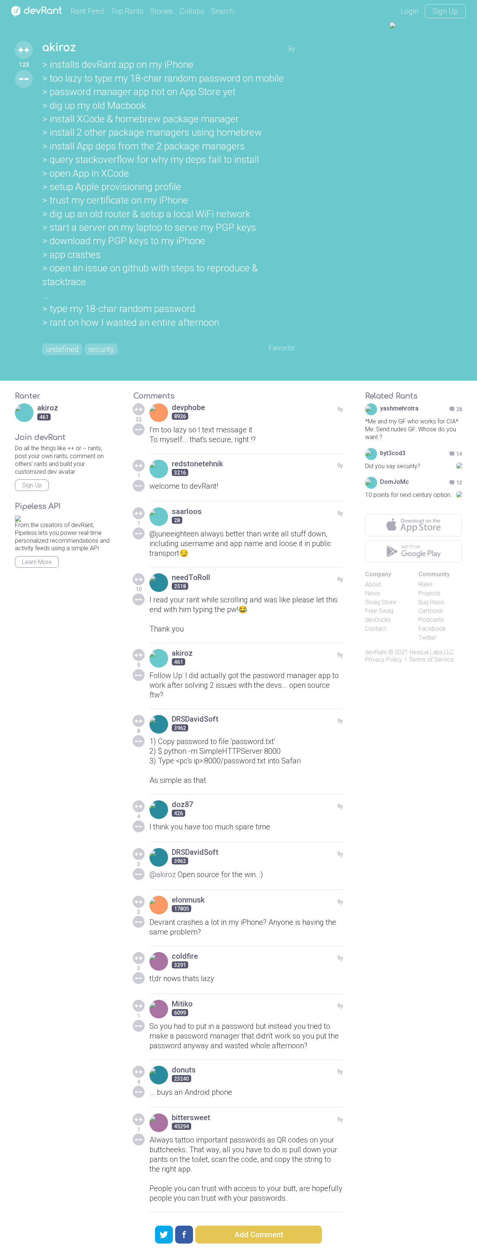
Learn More (37, 561)
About (373, 584)
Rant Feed (87, 11)
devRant (376, 652)
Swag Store (380, 602)
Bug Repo (431, 602)
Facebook (432, 628)
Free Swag (379, 610)
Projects (429, 593)
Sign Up (445, 11)
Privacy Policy (383, 659)
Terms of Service (431, 659)
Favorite (282, 347)
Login (409, 11)
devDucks (378, 619)
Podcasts (431, 619)
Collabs (192, 11)
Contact (375, 628)
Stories (161, 11)
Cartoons (430, 610)
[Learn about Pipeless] (18, 517)
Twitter (427, 637)
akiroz (59, 48)
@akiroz (162, 874)
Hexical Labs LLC (432, 652)
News (372, 593)
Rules (425, 584)
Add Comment (258, 1234)
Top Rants (127, 11)
